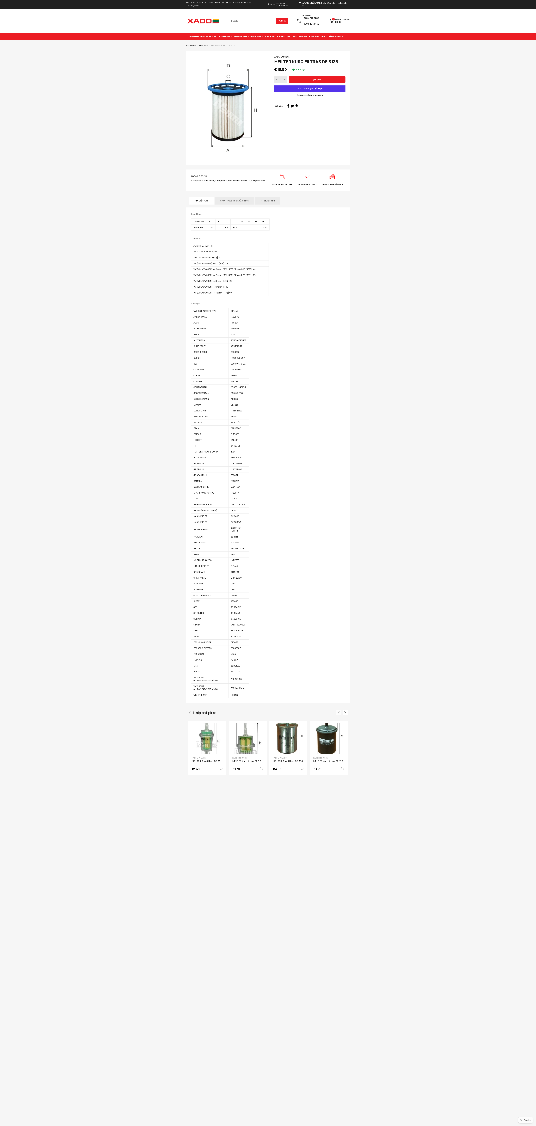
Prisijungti (281, 3)
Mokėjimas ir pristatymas (219, 3)
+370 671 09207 (310, 21)
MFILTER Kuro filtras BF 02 (246, 761)
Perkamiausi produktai (239, 180)
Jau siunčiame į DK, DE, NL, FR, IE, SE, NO (324, 4)
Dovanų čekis (193, 6)
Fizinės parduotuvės (242, 3)
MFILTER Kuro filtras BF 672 (328, 761)
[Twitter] (292, 106)
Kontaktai (190, 3)
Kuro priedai (221, 180)
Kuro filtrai (208, 180)
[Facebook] (288, 106)
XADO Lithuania (281, 57)
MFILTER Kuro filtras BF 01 (206, 761)
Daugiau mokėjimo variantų (310, 95)
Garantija (201, 3)
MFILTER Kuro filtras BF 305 (288, 761)
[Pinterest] (296, 106)
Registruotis (282, 5)
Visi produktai (258, 180)
